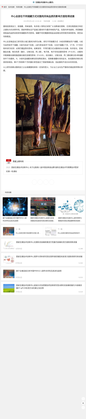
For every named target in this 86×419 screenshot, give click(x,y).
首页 (5, 7)
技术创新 (11, 7)
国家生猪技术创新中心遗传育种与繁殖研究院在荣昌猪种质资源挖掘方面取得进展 (70, 220)
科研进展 (19, 7)
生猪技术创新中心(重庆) (44, 2)
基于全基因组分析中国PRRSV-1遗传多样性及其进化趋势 (39, 271)
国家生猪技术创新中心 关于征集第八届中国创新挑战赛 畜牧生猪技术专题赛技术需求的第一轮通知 (42, 169)
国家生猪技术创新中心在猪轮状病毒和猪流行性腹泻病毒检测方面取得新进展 (46, 242)
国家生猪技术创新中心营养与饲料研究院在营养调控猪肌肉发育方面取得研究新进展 (49, 257)
